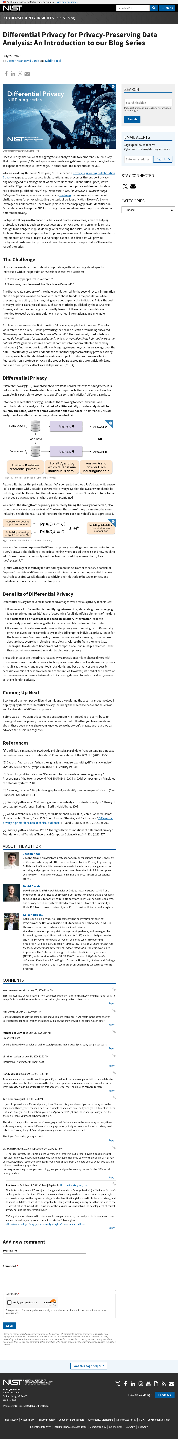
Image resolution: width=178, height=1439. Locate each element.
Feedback (164, 1395)
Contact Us (24, 1405)
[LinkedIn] (133, 1383)
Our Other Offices (40, 1405)
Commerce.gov (98, 1426)
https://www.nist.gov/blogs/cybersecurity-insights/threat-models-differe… (47, 1224)
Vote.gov (143, 1426)
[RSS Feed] (164, 1383)
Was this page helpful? (89, 1366)
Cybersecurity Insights (30, 17)
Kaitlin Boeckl (53, 61)
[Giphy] (156, 1383)
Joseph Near (15, 61)
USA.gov (130, 1426)
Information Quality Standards (70, 1426)
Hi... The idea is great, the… (75, 1185)
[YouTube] (148, 1383)
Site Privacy (11, 1419)
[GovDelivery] (133, 186)
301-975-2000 (9, 1399)
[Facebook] (6, 73)
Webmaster (9, 1405)
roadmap (65, 195)
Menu (169, 8)
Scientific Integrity (40, 1426)
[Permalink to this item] (38, 259)
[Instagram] (141, 1383)
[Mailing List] (171, 1383)
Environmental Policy (159, 1419)
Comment (10, 1266)
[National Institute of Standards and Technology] (27, 1381)
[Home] (12, 8)
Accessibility (27, 1419)
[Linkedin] (13, 73)
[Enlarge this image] (59, 116)
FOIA (141, 1419)
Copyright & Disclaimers (71, 1419)
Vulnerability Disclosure (100, 1419)
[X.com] (20, 73)
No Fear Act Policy (126, 1419)
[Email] (27, 73)
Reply (111, 1003)
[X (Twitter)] (125, 186)
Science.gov (115, 1426)
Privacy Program (46, 1419)
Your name (10, 1250)
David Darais (31, 61)
